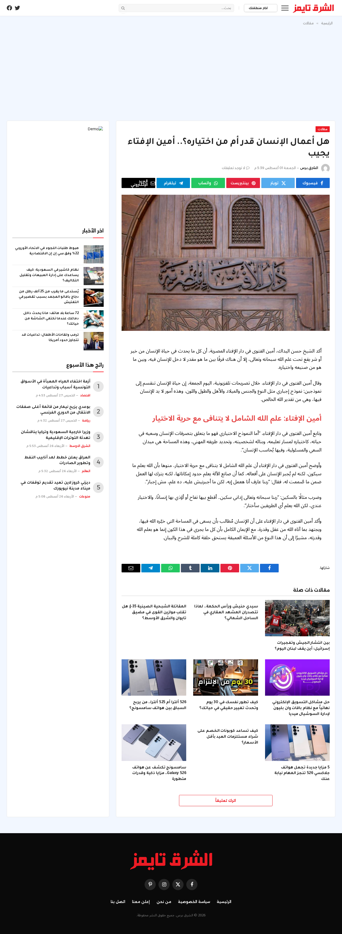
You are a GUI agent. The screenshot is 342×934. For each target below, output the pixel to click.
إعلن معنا (141, 901)
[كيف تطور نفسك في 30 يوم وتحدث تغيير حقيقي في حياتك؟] (225, 677)
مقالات (323, 129)
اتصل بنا (118, 901)
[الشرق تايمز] (313, 8)
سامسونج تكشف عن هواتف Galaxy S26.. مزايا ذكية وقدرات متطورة (159, 774)
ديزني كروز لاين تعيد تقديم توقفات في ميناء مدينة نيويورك (55, 486)
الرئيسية (224, 901)
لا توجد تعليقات (233, 168)
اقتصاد (85, 395)
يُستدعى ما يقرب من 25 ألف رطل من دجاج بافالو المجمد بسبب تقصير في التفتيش (49, 297)
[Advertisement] (171, 72)
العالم (86, 471)
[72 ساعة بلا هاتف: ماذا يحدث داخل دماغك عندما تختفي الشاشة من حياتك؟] (94, 319)
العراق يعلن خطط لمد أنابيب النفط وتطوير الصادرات (57, 461)
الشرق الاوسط (79, 446)
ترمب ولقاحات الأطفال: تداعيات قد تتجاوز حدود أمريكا (50, 337)
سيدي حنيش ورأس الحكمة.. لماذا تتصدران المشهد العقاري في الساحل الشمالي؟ (226, 613)
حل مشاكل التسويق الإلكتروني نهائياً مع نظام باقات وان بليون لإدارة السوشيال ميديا (301, 708)
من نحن (164, 901)
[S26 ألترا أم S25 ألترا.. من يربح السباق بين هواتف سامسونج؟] (154, 677)
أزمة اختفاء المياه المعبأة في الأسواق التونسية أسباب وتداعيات (55, 385)
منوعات (84, 496)
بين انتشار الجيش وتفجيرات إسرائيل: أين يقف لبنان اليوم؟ (302, 646)
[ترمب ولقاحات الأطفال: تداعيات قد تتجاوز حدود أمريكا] (94, 341)
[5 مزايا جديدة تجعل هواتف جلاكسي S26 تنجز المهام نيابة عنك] (297, 742)
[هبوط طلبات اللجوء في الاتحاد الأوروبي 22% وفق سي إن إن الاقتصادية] (94, 254)
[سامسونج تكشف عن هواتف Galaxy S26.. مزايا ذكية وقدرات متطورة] (154, 742)
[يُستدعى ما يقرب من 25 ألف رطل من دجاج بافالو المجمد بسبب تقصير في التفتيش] (94, 298)
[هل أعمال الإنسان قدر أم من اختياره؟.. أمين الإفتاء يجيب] (226, 263)
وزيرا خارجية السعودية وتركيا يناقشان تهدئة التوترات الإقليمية (55, 435)
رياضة (86, 420)
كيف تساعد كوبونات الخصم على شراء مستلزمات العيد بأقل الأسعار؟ (227, 737)
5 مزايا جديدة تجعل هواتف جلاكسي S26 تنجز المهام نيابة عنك (302, 774)
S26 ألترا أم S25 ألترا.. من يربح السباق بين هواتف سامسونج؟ (157, 705)
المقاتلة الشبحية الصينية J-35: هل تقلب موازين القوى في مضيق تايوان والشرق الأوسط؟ (154, 613)
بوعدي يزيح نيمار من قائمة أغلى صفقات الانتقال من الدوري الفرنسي (53, 410)
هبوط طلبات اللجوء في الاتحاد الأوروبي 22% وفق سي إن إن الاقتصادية (47, 251)
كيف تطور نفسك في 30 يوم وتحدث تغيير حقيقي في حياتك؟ (228, 705)
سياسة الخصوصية (194, 901)
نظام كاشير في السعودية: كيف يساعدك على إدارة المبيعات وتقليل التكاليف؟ (49, 275)
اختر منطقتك (259, 8)
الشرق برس (309, 168)
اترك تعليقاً (225, 800)
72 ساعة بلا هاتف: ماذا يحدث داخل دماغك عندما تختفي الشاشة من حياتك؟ (51, 319)
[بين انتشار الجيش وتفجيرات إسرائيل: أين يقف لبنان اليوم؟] (297, 618)
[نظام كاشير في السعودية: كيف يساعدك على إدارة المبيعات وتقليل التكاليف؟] (94, 276)
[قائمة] (285, 8)
